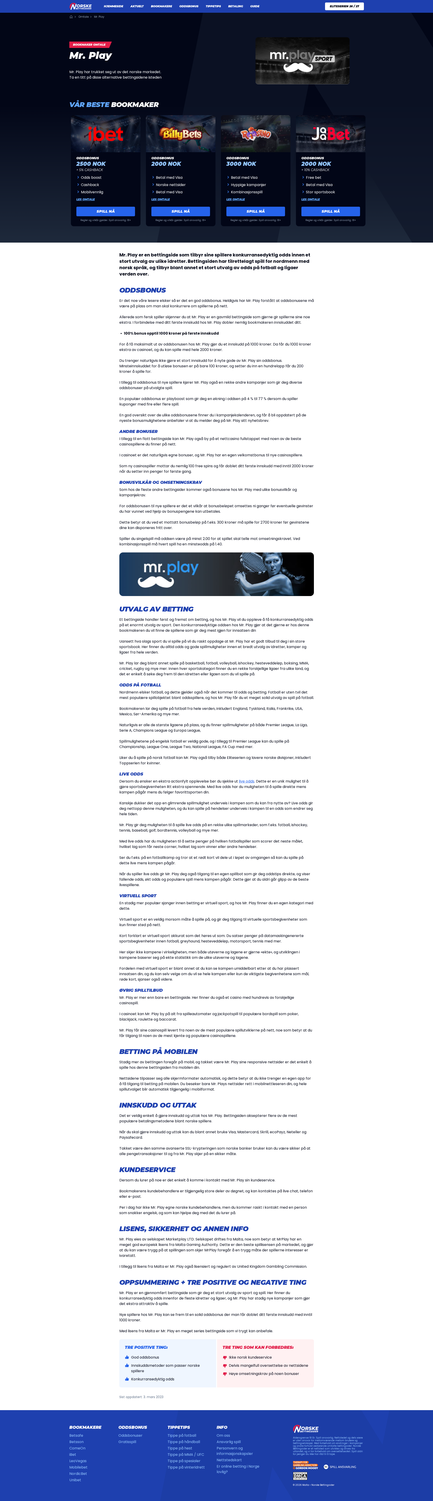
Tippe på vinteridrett (186, 1467)
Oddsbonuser (130, 1435)
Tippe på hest (180, 1448)
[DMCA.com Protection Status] (300, 1476)
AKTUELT (137, 6)
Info (222, 1427)
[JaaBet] (330, 133)
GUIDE (254, 6)
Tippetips (179, 1427)
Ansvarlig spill (229, 1441)
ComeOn (77, 1448)
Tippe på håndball (184, 1441)
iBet (72, 1454)
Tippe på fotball (182, 1435)
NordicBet (78, 1473)
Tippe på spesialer (184, 1461)
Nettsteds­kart (229, 1460)
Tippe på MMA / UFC (186, 1454)
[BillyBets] (180, 133)
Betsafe (76, 1435)
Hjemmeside (71, 17)
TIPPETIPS (213, 6)
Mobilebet (78, 1467)
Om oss (223, 1435)
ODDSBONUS (188, 6)
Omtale (83, 17)
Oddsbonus (132, 1427)
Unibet (75, 1480)
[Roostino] (255, 133)
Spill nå (106, 211)
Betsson (76, 1441)
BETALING (235, 6)
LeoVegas (78, 1461)
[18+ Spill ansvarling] (340, 1466)
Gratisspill (127, 1441)
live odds (246, 781)
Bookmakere (85, 1427)
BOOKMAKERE (161, 6)
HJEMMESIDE (113, 6)
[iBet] (105, 133)
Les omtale (85, 199)
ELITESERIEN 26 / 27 (344, 6)
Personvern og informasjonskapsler (235, 1451)
